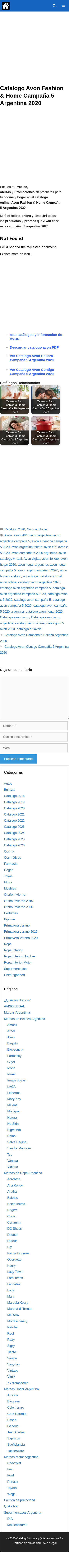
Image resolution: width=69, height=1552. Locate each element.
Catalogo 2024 (14, 833)
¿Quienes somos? (49, 1538)
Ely (9, 1247)
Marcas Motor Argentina (21, 1457)
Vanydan (13, 1364)
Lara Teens (15, 1278)
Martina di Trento (19, 1309)
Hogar (43, 529)
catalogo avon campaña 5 (32, 600)
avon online (8, 582)
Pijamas (10, 919)
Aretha (12, 1191)
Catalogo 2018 (14, 796)
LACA (11, 1087)
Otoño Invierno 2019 (18, 901)
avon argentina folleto (27, 547)
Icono (11, 1068)
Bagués (12, 1043)
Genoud (12, 1426)
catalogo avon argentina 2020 (39, 582)
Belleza (9, 790)
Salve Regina (16, 1142)
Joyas (8, 876)
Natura (12, 1117)
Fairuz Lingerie (18, 1253)
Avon (8, 535)
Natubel (12, 1327)
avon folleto (50, 558)
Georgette (14, 1259)
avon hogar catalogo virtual (42, 576)
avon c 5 (50, 547)
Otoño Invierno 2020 (18, 907)
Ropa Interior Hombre (19, 956)
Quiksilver (11, 1506)
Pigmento (14, 1130)
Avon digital (32, 558)
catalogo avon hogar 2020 (44, 611)
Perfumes (11, 913)
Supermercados (15, 969)
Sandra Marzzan (19, 1148)
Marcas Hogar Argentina (21, 1389)
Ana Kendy (15, 1185)
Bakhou (12, 1198)
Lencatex (13, 1284)
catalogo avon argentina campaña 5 (25, 588)
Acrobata (13, 1179)
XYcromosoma (17, 1383)
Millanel (12, 1105)
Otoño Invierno (14, 894)
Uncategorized (14, 975)
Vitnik (11, 1376)
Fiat (10, 1469)
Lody (10, 1290)
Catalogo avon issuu (14, 617)
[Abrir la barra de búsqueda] (54, 6)
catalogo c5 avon (29, 629)
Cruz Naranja (16, 1414)
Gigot (11, 1062)
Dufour (12, 1241)
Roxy (11, 1339)
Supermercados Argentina (22, 1512)
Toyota (12, 1488)
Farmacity (14, 1056)
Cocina (32, 529)
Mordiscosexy (17, 1321)
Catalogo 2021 (14, 814)
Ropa (8, 944)
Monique (13, 1111)
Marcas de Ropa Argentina (23, 1173)
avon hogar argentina (33, 564)
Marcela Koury (17, 1302)
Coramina (14, 1222)
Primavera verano (17, 925)
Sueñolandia (16, 1444)
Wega (11, 1494)
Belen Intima (16, 1204)
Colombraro (15, 1407)
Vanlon (12, 1358)
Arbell (11, 1031)
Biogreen (13, 1401)
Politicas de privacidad (27, 1543)
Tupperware (15, 1451)
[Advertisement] (34, 47)
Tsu (9, 1154)
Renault (12, 1482)
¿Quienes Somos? (17, 1000)
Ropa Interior (13, 950)
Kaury (11, 1265)
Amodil (12, 1025)
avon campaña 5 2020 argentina (34, 553)
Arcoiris (12, 1395)
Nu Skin (13, 1124)
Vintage (12, 1370)
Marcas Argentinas (17, 1012)
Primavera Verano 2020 (21, 938)
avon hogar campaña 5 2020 (38, 570)
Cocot (11, 1216)
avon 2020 (21, 535)
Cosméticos (12, 857)
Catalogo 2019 (14, 802)
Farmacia (10, 864)
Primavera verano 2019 (20, 931)
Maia (10, 1296)
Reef (10, 1333)
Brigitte (12, 1210)
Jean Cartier (16, 1432)
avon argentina (40, 535)
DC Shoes (14, 1228)
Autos (8, 783)
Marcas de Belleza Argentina (24, 1019)
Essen (11, 1420)
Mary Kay (14, 1099)
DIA (10, 1519)
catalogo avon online (29, 623)
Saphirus (13, 1438)
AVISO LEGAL (14, 1006)
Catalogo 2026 (14, 845)
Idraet (11, 1074)
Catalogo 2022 (14, 820)
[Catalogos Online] (6, 6)
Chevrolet (14, 1463)
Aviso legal (50, 1543)
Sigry (11, 1346)
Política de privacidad (19, 1500)
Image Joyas (16, 1080)
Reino (11, 1136)
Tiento (11, 1352)
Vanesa (12, 1161)
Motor (8, 882)
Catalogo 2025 (14, 839)
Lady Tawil (14, 1272)
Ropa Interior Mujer (18, 962)
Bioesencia (15, 1049)
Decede (12, 1235)
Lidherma (14, 1093)
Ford (10, 1475)
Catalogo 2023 (14, 827)
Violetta (12, 1167)
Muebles (10, 888)
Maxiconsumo (17, 1525)
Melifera (13, 1315)
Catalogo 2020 (14, 529)
